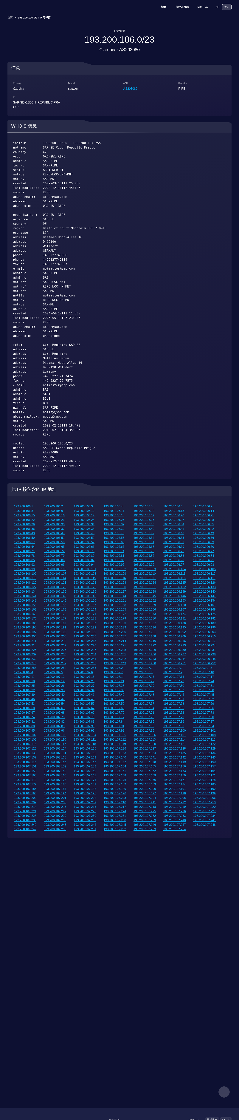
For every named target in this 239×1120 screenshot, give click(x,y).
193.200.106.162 (25, 609)
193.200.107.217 (115, 806)
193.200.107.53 (24, 703)
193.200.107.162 (145, 771)
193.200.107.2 (172, 667)
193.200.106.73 (84, 551)
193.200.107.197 (145, 793)
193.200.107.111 (85, 739)
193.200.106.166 (145, 609)
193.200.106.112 (204, 573)
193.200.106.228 (115, 649)
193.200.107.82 (54, 721)
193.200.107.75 (54, 717)
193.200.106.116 (115, 578)
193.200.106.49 (203, 533)
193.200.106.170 (55, 614)
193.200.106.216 (174, 640)
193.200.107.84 (114, 721)
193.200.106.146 (174, 596)
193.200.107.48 (84, 699)
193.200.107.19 (54, 681)
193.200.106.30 (54, 524)
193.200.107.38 (203, 690)
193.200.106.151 (115, 600)
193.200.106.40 (144, 528)
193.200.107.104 (85, 735)
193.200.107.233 (174, 815)
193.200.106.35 (203, 524)
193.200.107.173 (55, 779)
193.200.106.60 (114, 542)
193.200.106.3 (83, 506)
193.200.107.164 (204, 771)
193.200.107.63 (114, 708)
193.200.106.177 (55, 618)
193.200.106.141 (25, 596)
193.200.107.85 (144, 721)
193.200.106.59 (84, 542)
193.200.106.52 (84, 537)
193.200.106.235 (115, 654)
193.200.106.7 (202, 506)
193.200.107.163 (174, 771)
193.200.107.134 (145, 753)
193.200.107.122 (204, 744)
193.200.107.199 (204, 793)
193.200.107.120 (145, 744)
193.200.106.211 (25, 640)
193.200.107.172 (25, 779)
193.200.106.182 (204, 618)
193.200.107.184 (174, 784)
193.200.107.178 (204, 779)
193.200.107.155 (145, 766)
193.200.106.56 (203, 537)
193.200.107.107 (174, 735)
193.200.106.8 (23, 510)
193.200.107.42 (114, 694)
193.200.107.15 (144, 676)
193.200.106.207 (115, 636)
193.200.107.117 (55, 744)
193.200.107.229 (55, 815)
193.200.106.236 (145, 654)
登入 (226, 6)
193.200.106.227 (85, 649)
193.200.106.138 (145, 591)
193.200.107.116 (25, 744)
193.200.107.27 (84, 685)
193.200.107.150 (204, 762)
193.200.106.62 (173, 542)
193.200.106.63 (203, 542)
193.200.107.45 (203, 694)
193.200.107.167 (85, 775)
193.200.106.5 (143, 506)
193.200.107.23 (173, 681)
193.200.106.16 (54, 515)
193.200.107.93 (173, 726)
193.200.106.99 (24, 569)
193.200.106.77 (203, 551)
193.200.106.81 (114, 555)
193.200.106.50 (24, 537)
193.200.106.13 (173, 510)
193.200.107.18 (24, 681)
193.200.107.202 (85, 797)
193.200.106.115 (85, 578)
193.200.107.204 (145, 797)
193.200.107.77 (114, 717)
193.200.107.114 (174, 739)
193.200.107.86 (173, 721)
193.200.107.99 (144, 730)
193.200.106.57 (24, 542)
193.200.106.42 (203, 528)
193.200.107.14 (114, 676)
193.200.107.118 (85, 744)
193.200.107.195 (85, 793)
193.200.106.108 (85, 573)
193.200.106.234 (85, 654)
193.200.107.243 (55, 824)
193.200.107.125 (85, 748)
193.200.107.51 (173, 699)
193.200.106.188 (174, 623)
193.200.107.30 (173, 685)
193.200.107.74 (24, 717)
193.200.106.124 (145, 582)
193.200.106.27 (173, 519)
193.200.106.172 (115, 614)
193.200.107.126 (115, 748)
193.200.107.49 (114, 699)
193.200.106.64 (24, 546)
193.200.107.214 (25, 806)
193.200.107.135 (174, 753)
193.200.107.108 (204, 735)
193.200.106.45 (84, 533)
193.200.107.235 (25, 820)
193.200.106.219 (55, 645)
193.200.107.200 (25, 797)
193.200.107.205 (174, 797)
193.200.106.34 (173, 524)
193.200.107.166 (55, 775)
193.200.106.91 (203, 560)
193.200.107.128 (174, 748)
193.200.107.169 (145, 775)
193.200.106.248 (85, 663)
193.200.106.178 (85, 618)
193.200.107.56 (114, 703)
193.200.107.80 (203, 717)
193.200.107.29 (144, 685)
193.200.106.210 (204, 636)
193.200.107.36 (144, 690)
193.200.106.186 (115, 623)
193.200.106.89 (144, 560)
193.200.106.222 (145, 645)
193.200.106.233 (55, 654)
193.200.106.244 (174, 658)
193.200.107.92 (144, 726)
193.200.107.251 (85, 829)
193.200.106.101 (85, 569)
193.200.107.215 (55, 806)
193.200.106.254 (55, 667)
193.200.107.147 (115, 762)
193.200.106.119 (204, 578)
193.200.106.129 (85, 587)
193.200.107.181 (85, 784)
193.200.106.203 (204, 632)
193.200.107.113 (145, 739)
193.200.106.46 (114, 533)
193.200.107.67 (24, 712)
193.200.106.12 (144, 510)
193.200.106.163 (55, 609)
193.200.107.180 (55, 784)
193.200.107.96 (54, 730)
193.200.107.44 (173, 694)
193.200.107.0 (113, 667)
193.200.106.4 (113, 506)
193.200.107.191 (174, 788)
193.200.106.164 (85, 609)
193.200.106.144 (115, 596)
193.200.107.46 (24, 699)
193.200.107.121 (174, 744)
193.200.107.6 (83, 672)
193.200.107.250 (55, 829)
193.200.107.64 (144, 708)
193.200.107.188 (85, 788)
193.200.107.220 (204, 806)
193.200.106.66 (84, 546)
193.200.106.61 (144, 542)
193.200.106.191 (55, 627)
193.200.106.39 (114, 528)
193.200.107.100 (174, 730)
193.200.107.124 (55, 748)
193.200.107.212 (174, 802)
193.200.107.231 (115, 815)
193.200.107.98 (114, 730)
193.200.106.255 (85, 667)
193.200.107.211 (145, 802)
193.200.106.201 (145, 632)
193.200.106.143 (85, 596)
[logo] (26, 7)
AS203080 (130, 88)
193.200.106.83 (173, 555)
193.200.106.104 (174, 569)
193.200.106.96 (144, 564)
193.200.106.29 (24, 524)
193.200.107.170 (174, 775)
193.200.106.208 (145, 636)
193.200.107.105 (115, 735)
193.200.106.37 (54, 528)
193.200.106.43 (24, 533)
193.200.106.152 (145, 600)
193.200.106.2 (53, 506)
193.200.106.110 (145, 573)
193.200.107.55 (84, 703)
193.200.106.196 (204, 627)
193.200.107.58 (173, 703)
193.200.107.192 (204, 788)
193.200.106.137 (115, 591)
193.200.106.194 (145, 627)
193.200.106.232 (25, 654)
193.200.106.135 (55, 591)
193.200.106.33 (144, 524)
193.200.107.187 (55, 788)
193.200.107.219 (174, 806)
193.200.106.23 (54, 519)
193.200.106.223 (174, 645)
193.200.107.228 (25, 815)
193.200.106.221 (115, 645)
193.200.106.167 (174, 609)
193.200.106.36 (24, 528)
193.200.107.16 (173, 676)
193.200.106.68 (144, 546)
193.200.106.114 (55, 578)
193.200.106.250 (145, 663)
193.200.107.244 (85, 824)
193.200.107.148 (145, 762)
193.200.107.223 (85, 811)
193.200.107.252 (115, 829)
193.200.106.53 (114, 537)
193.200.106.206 (85, 636)
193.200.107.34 (84, 690)
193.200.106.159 (145, 605)
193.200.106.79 (54, 555)
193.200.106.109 (115, 573)
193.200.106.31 (84, 524)
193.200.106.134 (25, 591)
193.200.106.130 (115, 587)
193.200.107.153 (85, 766)
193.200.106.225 (25, 649)
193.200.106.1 (23, 506)
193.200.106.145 (145, 596)
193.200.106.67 (114, 546)
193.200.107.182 (115, 784)
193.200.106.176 (25, 618)
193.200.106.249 (115, 663)
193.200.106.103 (145, 569)
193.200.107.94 (203, 726)
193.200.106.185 (85, 623)
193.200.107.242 (25, 824)
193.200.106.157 (85, 605)
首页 (10, 17)
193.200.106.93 (54, 564)
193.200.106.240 (55, 658)
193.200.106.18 (114, 515)
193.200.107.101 (204, 730)
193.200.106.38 (84, 528)
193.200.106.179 (115, 618)
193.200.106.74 (114, 551)
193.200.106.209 (174, 636)
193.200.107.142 (174, 757)
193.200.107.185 (204, 784)
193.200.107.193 (25, 793)
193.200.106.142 (55, 596)
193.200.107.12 (54, 676)
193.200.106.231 (204, 649)
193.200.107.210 (115, 802)
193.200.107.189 (115, 788)
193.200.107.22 (144, 681)
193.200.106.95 (114, 564)
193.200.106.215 (145, 640)
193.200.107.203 (115, 797)
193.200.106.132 (174, 587)
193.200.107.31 (203, 685)
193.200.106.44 (54, 533)
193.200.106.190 (25, 627)
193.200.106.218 (25, 645)
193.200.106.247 (55, 663)
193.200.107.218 (145, 806)
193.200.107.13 (84, 676)
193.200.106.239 (25, 658)
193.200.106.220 (85, 645)
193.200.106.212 (55, 640)
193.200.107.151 (25, 766)
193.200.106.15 (24, 515)
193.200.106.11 (114, 510)
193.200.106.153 (174, 600)
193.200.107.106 (145, 735)
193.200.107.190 (145, 788)
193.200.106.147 (204, 596)
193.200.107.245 (115, 824)
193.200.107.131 (55, 753)
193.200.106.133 (204, 587)
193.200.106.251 (174, 663)
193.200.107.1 (143, 667)
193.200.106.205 (55, 636)
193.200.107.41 (84, 694)
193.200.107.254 (174, 829)
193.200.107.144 (25, 762)
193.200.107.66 (203, 708)
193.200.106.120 (25, 582)
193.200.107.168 (115, 775)
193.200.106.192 (85, 627)
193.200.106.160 (174, 605)
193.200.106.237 (174, 654)
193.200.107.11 (24, 676)
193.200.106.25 (114, 519)
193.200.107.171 (204, 775)
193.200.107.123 (25, 748)
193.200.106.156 (55, 605)
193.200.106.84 (203, 555)
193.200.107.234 (204, 815)
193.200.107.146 (85, 762)
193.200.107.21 (114, 681)
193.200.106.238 (204, 654)
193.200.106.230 (174, 649)
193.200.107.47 (54, 699)
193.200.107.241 (204, 820)
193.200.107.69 (84, 712)
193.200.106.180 (145, 618)
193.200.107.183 (145, 784)
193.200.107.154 (115, 766)
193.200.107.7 (113, 672)
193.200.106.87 (84, 560)
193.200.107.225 (145, 811)
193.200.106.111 (174, 573)
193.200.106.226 (55, 649)
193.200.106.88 (114, 560)
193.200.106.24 (84, 519)
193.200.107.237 (85, 820)
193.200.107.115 (204, 739)
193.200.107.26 (54, 685)
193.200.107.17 (203, 676)
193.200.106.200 (115, 632)
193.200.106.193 (115, 627)
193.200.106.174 (174, 614)
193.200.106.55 (173, 537)
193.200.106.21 (203, 515)
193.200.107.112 (115, 739)
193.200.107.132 (85, 753)
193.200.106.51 (54, 537)
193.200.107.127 (145, 748)
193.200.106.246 (25, 663)
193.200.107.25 (24, 685)
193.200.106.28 (203, 519)
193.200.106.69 (173, 546)
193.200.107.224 (115, 811)
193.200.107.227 (204, 811)
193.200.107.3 (202, 667)
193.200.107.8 (143, 672)
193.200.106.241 (85, 658)
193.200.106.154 (204, 600)
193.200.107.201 (55, 797)
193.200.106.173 (145, 614)
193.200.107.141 (145, 757)
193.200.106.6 (172, 506)
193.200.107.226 (174, 811)
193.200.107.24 (203, 681)
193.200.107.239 (145, 820)
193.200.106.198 (55, 632)
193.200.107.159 (55, 771)
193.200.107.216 (85, 806)
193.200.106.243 (145, 658)
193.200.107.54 (54, 703)
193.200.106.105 (204, 569)
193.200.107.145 (55, 762)
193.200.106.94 (84, 564)
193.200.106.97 (173, 564)
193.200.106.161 (204, 605)
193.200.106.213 (85, 640)
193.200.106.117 (145, 578)
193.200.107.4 (23, 672)
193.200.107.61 (54, 708)
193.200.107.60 (24, 708)
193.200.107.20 (84, 681)
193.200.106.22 (24, 519)
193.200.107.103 (55, 735)
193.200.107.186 (25, 788)
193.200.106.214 (115, 640)
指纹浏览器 (182, 6)
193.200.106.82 (144, 555)
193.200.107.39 (24, 694)
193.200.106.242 (115, 658)
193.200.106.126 (204, 582)
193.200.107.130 (25, 753)
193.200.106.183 (25, 623)
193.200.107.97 (84, 730)
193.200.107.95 (24, 730)
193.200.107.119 (115, 744)
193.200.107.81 (24, 721)
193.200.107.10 (203, 672)
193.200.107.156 (174, 766)
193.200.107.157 (204, 766)
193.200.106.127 (25, 587)
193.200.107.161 (115, 771)
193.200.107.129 (204, 748)
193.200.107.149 (174, 762)
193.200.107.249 (25, 829)
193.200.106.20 (173, 515)
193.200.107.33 (54, 690)
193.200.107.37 (173, 690)
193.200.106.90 (173, 560)
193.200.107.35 (114, 690)
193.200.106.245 (204, 658)
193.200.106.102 (115, 569)
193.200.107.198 (174, 793)
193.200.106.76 (173, 551)
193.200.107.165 (25, 775)
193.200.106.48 (173, 533)
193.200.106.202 (174, 632)
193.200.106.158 (115, 605)
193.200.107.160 (85, 771)
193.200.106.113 (25, 578)
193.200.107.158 (25, 771)
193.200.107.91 (114, 726)
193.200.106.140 (204, 591)
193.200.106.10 (84, 510)
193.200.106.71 (24, 551)
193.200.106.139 (174, 591)
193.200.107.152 (55, 766)
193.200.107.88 (24, 726)
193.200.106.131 (145, 587)
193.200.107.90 (84, 726)
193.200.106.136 (85, 591)
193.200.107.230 (85, 815)
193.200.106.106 (25, 573)
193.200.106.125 (174, 582)
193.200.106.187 (145, 623)
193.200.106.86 (54, 560)
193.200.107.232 (145, 815)
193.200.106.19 (144, 515)
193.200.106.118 (174, 578)
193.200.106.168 (204, 609)
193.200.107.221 (25, 811)
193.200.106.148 (25, 600)
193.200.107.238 (115, 820)
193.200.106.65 (54, 546)
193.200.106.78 (24, 555)
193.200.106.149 (55, 600)
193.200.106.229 (145, 649)
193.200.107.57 (144, 703)
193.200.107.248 (204, 824)
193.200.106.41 (173, 528)
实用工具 (202, 6)
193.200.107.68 (54, 712)
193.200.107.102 (25, 735)
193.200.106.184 (55, 623)
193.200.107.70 (114, 712)
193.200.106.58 (54, 542)
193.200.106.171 (85, 614)
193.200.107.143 (204, 757)
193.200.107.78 (144, 717)
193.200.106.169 (25, 614)
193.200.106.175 (204, 614)
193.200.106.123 (115, 582)
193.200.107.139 (85, 757)
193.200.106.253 (25, 667)
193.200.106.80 (84, 555)
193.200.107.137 (25, 757)
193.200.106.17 (84, 515)
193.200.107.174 (85, 779)
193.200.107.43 (144, 694)
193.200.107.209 (85, 802)
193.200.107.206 (204, 797)
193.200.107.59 (203, 703)
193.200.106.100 (55, 569)
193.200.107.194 (55, 793)
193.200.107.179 (25, 784)
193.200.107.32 (24, 690)
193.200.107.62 (84, 708)
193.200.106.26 (144, 519)
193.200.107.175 (115, 779)
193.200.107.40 (54, 694)
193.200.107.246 (145, 824)
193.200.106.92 (24, 564)
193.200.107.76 (84, 717)
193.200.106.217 (204, 640)
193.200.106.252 (204, 663)
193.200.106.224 (204, 645)
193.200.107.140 (115, 757)
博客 (163, 6)
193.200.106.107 (55, 573)
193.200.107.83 (84, 721)
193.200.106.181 (174, 618)
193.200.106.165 (115, 609)
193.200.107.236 (55, 820)
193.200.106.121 (55, 582)
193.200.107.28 (114, 685)
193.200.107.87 (203, 721)
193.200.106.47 (144, 533)
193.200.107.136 (204, 753)
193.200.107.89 (54, 726)
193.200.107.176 (145, 779)
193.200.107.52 (203, 699)
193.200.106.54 (144, 537)
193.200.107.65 (173, 708)
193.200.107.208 (55, 802)
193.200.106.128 (55, 587)
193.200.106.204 (25, 636)
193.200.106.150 (85, 600)
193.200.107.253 (145, 829)
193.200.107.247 (174, 824)
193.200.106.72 (54, 551)
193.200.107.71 (144, 712)
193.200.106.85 (24, 560)
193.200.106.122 (85, 582)
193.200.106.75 (144, 551)
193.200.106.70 (203, 546)
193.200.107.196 (115, 793)
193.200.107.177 (174, 779)
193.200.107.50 (144, 699)
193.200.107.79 (173, 717)
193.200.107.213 (204, 802)
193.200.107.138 (55, 757)
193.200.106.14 (203, 510)
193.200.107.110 (55, 739)
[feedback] (224, 1092)
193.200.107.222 (55, 811)
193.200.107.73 (203, 712)
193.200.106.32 (114, 524)
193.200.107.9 (172, 672)
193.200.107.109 (25, 739)
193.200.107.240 (174, 820)
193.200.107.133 (115, 753)
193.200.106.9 (53, 510)
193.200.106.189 (204, 623)
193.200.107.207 (25, 802)
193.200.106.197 (25, 632)
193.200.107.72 (173, 712)
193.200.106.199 (85, 632)
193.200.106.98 (203, 564)
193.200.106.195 (174, 627)
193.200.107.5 (53, 672)
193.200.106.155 (25, 605)
